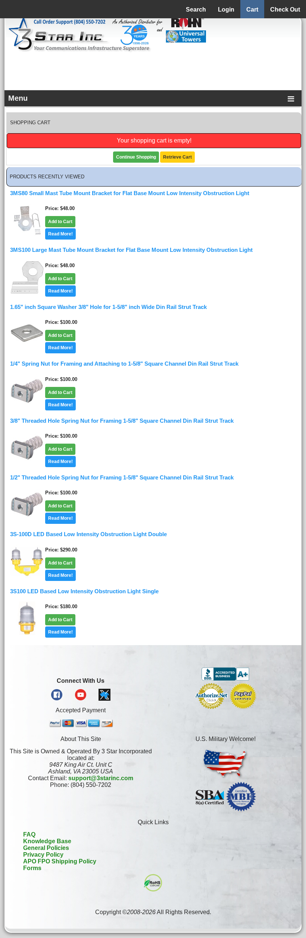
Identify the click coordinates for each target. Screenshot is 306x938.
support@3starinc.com (100, 778)
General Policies (46, 848)
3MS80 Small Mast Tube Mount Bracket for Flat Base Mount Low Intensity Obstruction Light (129, 193)
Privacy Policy (43, 854)
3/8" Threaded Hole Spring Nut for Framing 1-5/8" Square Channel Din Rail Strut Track (122, 421)
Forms (32, 868)
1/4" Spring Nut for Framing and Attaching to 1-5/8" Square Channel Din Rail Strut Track (124, 364)
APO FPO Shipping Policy (59, 861)
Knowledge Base (47, 841)
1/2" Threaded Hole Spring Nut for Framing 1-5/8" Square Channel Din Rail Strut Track (122, 478)
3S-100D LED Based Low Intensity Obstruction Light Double (88, 534)
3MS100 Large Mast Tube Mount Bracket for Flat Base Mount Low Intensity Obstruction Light (131, 250)
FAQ (29, 834)
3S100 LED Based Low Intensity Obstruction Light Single (84, 591)
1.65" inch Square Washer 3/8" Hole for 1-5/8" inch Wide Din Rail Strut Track (108, 307)
